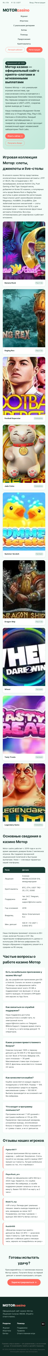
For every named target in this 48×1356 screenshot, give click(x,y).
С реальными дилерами (24, 25)
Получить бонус (15, 143)
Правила (21, 1331)
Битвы (24, 30)
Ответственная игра (26, 1333)
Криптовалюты (24, 44)
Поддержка (22, 1328)
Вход (31, 3)
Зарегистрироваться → (24, 1282)
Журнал (24, 16)
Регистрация (40, 3)
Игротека (24, 21)
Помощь (24, 35)
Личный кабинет (15, 50)
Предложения (24, 39)
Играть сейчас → (15, 136)
